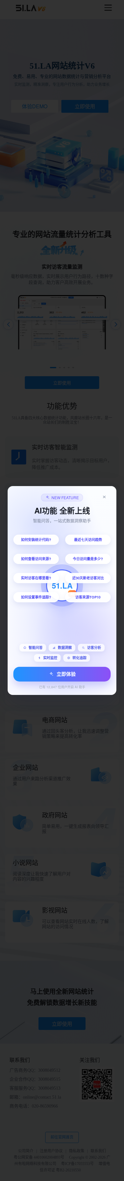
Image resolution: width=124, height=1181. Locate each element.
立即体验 (66, 673)
